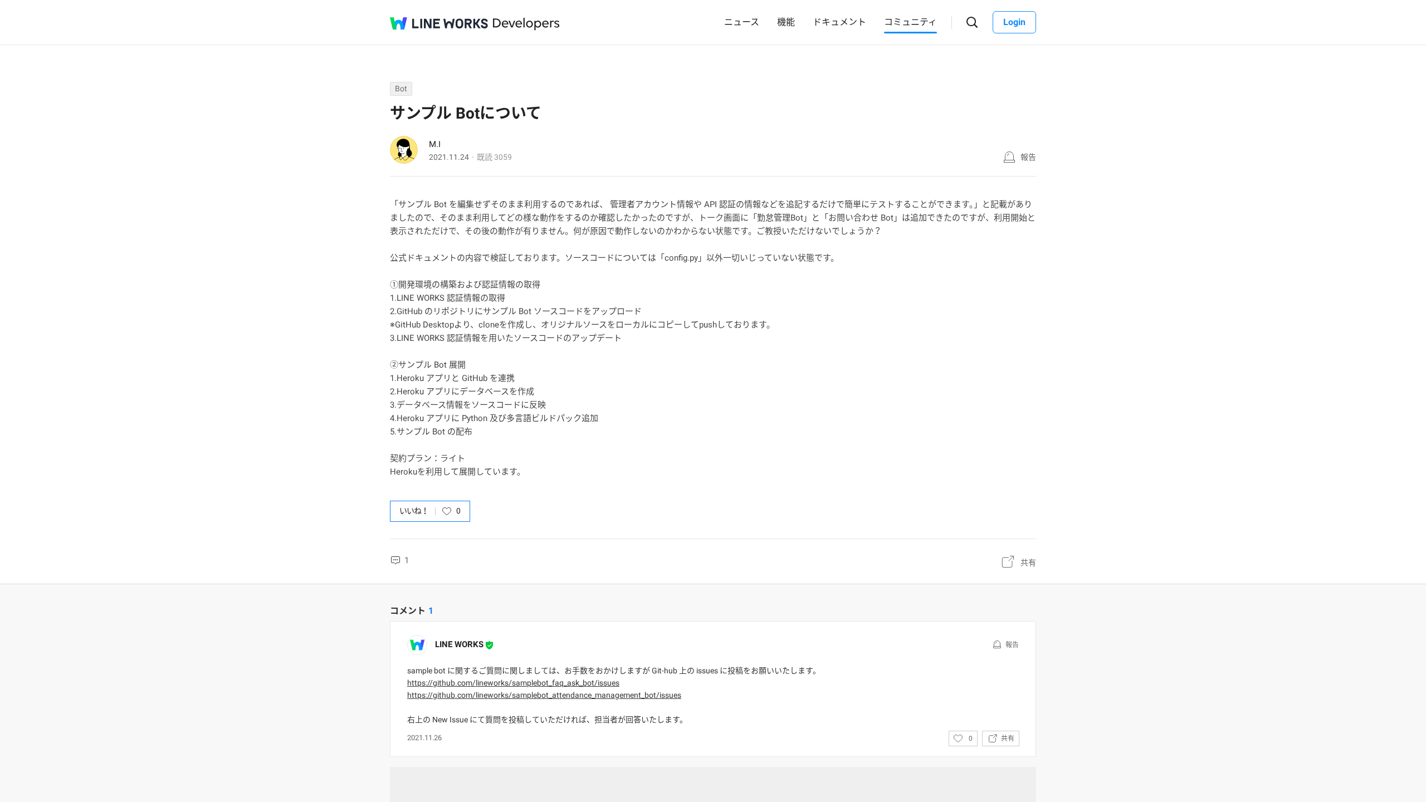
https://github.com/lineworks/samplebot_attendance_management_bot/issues (544, 695)
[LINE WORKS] (439, 23)
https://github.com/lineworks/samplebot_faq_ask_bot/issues (513, 682)
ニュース (741, 22)
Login (1014, 22)
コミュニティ (910, 22)
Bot (401, 88)
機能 (786, 22)
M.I (435, 144)
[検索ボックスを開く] (972, 23)
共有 (1028, 562)
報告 (1028, 157)
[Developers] (526, 24)
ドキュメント (839, 22)
